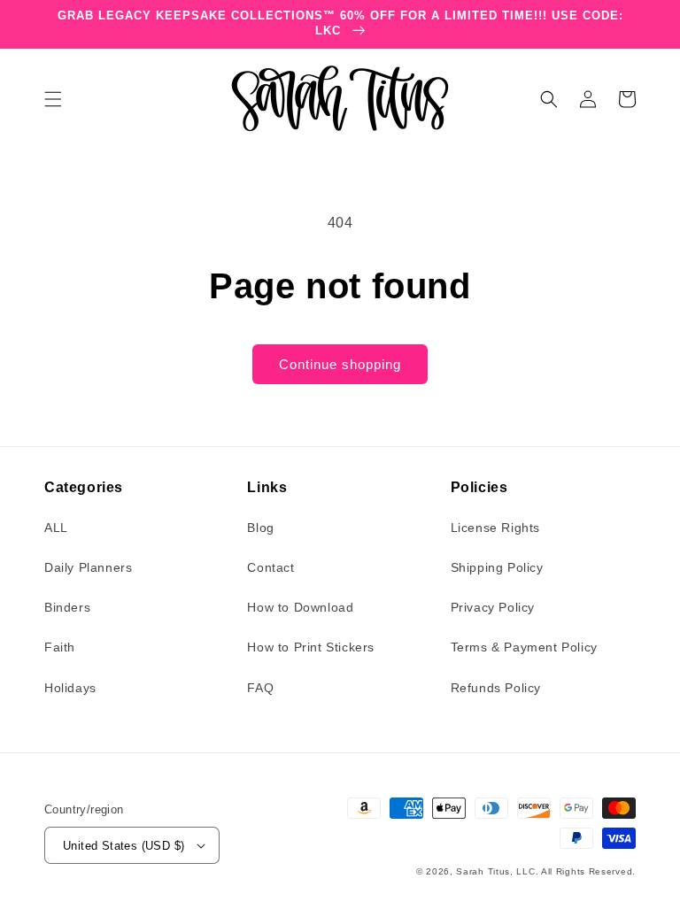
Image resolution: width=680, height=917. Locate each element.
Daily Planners (88, 567)
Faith (59, 647)
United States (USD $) (123, 845)
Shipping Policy (497, 567)
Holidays (70, 688)
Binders (67, 607)
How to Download (300, 607)
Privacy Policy (493, 607)
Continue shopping (340, 364)
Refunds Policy (496, 688)
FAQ (260, 688)
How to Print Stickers (311, 647)
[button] (53, 99)
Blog (260, 527)
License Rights (495, 527)
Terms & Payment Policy (524, 647)
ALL (56, 527)
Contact (270, 567)
